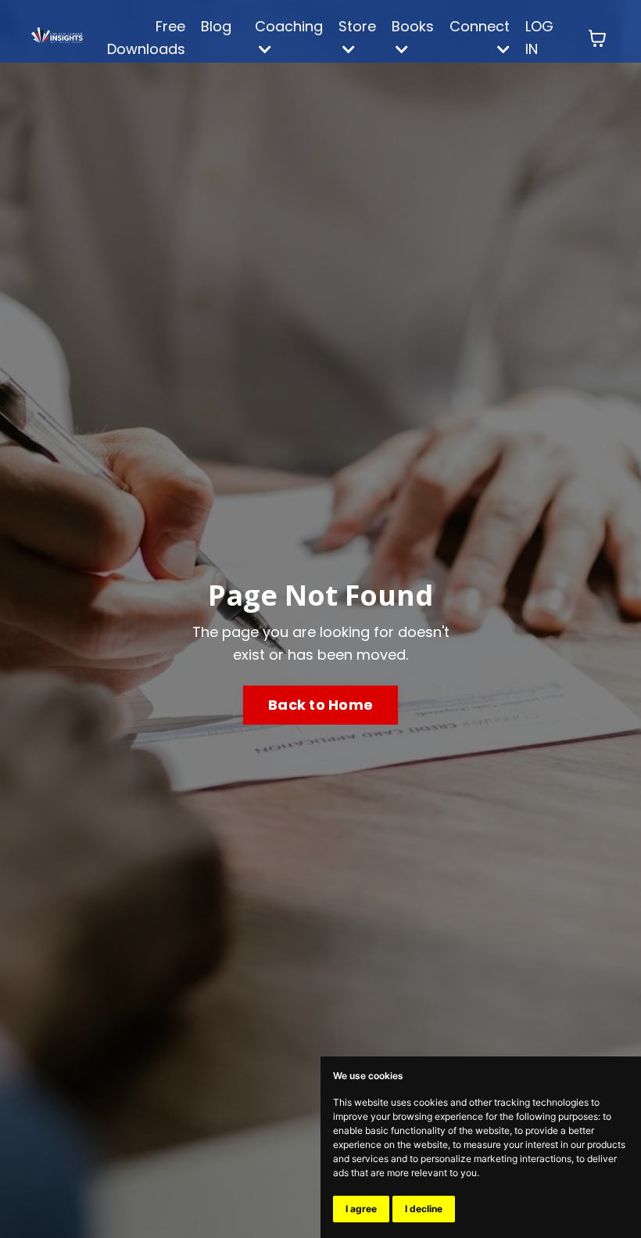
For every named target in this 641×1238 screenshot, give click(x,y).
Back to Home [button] (320, 704)
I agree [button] (361, 1209)
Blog (216, 26)
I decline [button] (423, 1209)
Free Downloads (146, 37)
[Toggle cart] (597, 38)
